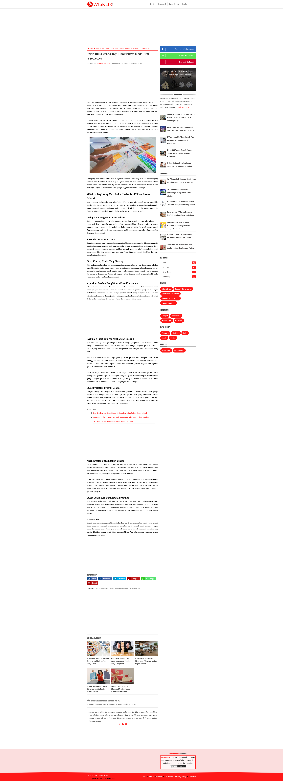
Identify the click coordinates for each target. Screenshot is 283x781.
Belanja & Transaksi (170, 298)
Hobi (185, 333)
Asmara (165, 333)
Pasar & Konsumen (183, 289)
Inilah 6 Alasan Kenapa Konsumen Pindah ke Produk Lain (97, 689)
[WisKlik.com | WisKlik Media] (100, 4)
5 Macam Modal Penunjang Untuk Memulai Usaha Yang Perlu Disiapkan (121, 417)
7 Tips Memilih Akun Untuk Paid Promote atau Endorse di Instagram (180, 140)
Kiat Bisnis (166, 289)
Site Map (192, 777)
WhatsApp (150, 579)
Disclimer (169, 777)
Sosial (173, 338)
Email (94, 583)
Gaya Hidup (174, 4)
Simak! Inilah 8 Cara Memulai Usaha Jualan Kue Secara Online (120, 689)
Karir (164, 338)
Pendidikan (179, 350)
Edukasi (185, 4)
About (151, 777)
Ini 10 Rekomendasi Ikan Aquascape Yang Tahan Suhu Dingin (179, 192)
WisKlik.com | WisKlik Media (98, 775)
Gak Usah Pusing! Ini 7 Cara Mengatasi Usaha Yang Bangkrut (120, 661)
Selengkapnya (184, 107)
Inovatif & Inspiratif (170, 294)
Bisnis (152, 4)
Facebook (107, 579)
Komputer (176, 316)
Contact (159, 777)
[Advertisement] (141, 29)
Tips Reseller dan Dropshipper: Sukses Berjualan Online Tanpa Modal (120, 413)
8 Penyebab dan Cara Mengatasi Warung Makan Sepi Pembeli (146, 661)
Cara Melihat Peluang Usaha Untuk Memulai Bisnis (113, 421)
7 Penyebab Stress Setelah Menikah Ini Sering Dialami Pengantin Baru (178, 225)
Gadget (165, 316)
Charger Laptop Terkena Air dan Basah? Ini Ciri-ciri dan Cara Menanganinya (181, 117)
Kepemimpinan (168, 303)
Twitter (121, 579)
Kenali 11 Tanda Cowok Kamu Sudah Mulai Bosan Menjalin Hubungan (179, 153)
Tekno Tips (166, 320)
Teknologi (162, 4)
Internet (178, 320)
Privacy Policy (180, 777)
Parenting (166, 350)
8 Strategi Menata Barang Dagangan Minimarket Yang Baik (98, 661)
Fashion (176, 333)
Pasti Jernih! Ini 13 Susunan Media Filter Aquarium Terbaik (177, 73)
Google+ (135, 579)
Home (144, 777)
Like (94, 579)
